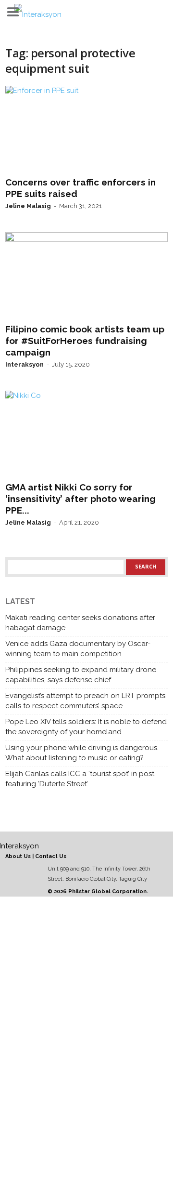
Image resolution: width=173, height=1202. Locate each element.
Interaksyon (24, 364)
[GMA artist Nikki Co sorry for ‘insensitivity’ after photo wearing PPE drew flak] (86, 434)
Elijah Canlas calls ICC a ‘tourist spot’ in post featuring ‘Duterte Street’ (79, 778)
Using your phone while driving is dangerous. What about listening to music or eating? (82, 752)
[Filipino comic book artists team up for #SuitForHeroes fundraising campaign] (86, 275)
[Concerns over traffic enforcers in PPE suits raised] (86, 129)
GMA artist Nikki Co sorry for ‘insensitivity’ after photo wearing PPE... (80, 498)
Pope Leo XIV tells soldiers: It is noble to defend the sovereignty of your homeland (86, 726)
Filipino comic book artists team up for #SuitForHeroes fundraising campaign (84, 340)
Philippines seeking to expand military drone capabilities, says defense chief (80, 674)
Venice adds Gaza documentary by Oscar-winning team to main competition (77, 648)
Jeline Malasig (28, 206)
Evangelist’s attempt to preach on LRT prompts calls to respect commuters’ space (85, 700)
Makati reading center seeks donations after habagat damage (80, 622)
